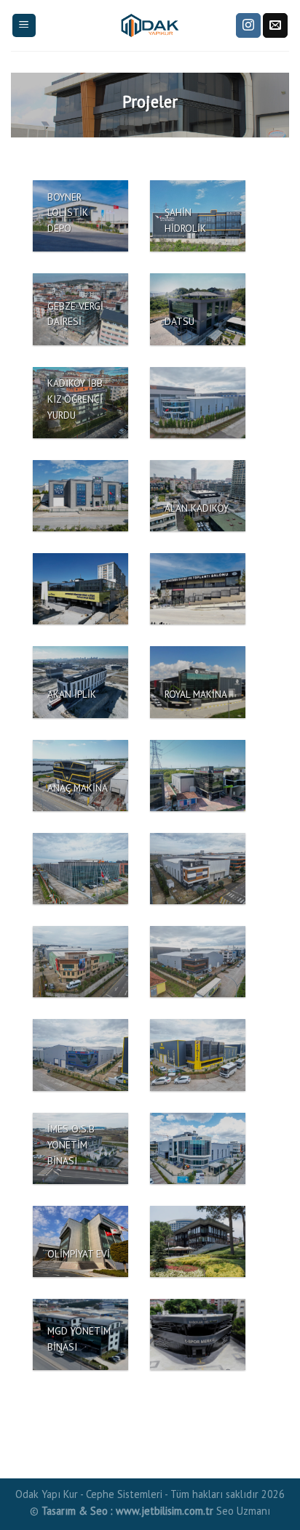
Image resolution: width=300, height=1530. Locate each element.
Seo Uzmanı (243, 1511)
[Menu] (24, 26)
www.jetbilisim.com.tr (166, 1511)
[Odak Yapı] (150, 25)
